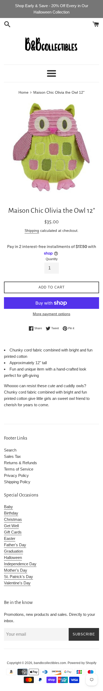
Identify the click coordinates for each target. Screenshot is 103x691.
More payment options (51, 314)
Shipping (32, 230)
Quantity (52, 259)
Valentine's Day (17, 583)
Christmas (13, 519)
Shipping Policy (17, 482)
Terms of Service (18, 469)
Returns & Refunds (20, 462)
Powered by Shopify (82, 663)
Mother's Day (15, 570)
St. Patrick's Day (18, 576)
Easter (9, 538)
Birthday (11, 513)
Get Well (11, 525)
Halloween (13, 557)
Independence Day (20, 564)
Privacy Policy (16, 475)
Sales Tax (12, 456)
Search (10, 450)
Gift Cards (13, 532)
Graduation (13, 551)
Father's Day (15, 545)
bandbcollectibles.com (50, 663)
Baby (8, 506)
